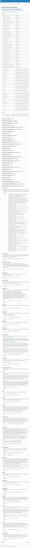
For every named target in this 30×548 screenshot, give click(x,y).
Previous (3, 542)
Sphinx (5, 546)
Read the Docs (15, 546)
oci (15, 1)
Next (27, 542)
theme (9, 546)
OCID (24, 274)
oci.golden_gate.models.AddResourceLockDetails (14, 395)
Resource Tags (5, 450)
